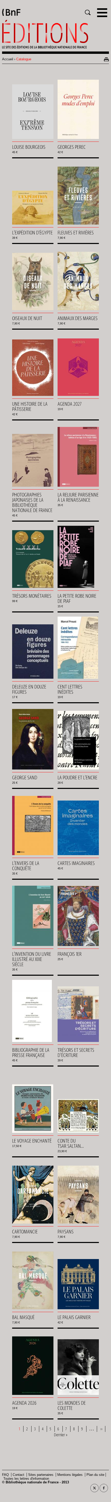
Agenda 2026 (24, 1403)
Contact (18, 1475)
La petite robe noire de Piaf (77, 598)
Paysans (66, 1231)
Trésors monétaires (31, 596)
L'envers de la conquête (25, 866)
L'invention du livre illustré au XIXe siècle (31, 959)
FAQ (5, 1475)
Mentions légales (70, 1475)
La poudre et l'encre (77, 777)
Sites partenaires (40, 1475)
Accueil (7, 59)
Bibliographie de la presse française (30, 1052)
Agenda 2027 (70, 404)
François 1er (70, 954)
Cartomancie (25, 1231)
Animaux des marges (78, 318)
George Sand (24, 777)
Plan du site (95, 1475)
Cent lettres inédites (70, 689)
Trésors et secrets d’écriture (76, 1052)
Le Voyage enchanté (32, 1140)
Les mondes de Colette (72, 1405)
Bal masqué (23, 1317)
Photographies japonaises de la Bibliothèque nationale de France (32, 502)
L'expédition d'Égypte (32, 232)
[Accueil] (55, 34)
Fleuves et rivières (76, 232)
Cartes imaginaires (76, 863)
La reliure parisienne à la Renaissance (78, 497)
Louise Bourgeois (28, 147)
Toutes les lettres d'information (26, 1479)
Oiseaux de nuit (27, 318)
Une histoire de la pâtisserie (29, 406)
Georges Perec (72, 147)
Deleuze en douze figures (29, 689)
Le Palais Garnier (74, 1317)
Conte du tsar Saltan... (71, 1143)
